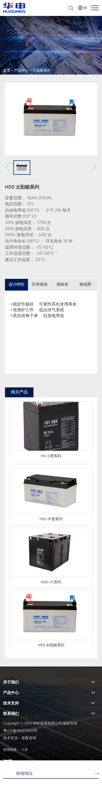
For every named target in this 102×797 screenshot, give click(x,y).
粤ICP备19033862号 (20, 731)
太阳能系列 (41, 71)
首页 (6, 71)
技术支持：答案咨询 (19, 738)
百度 (24, 749)
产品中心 (21, 71)
